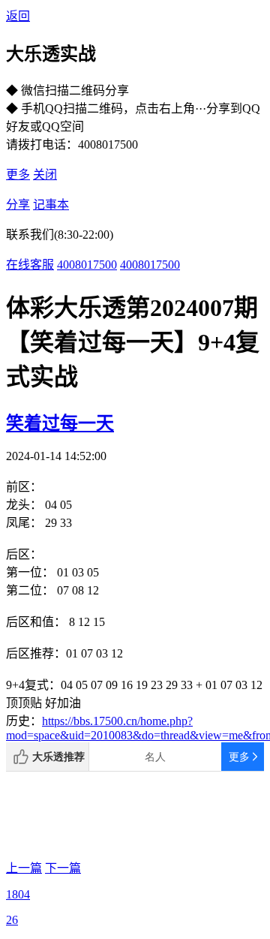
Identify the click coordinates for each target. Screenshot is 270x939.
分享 (18, 204)
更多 (18, 174)
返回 (18, 16)
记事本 (51, 204)
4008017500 (87, 264)
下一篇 (63, 868)
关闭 (45, 174)
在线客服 (30, 264)
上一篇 (24, 868)
